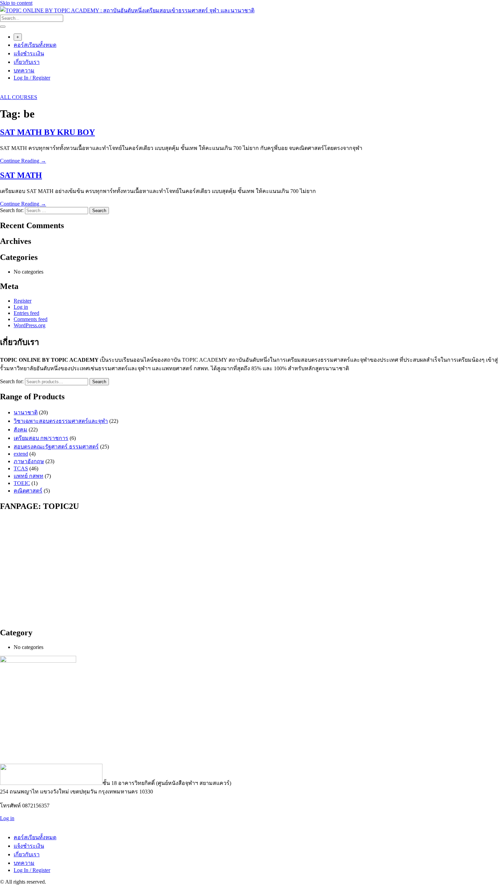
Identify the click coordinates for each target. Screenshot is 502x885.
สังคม (20, 429)
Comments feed (30, 319)
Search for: (12, 381)
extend (21, 454)
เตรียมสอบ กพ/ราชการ (41, 438)
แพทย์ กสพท (28, 476)
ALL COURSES (18, 97)
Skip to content (16, 3)
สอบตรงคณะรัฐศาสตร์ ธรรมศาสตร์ (56, 447)
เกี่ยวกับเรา (27, 62)
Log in (21, 307)
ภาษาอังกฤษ (29, 461)
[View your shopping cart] (3, 91)
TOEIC (22, 483)
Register (22, 301)
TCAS (21, 468)
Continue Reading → (23, 161)
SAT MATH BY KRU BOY (47, 132)
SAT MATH (21, 175)
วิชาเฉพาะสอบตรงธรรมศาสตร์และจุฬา (61, 421)
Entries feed (26, 313)
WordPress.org (29, 325)
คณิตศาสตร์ (28, 491)
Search (99, 381)
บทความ (24, 70)
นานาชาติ (26, 412)
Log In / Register (32, 78)
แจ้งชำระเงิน (29, 53)
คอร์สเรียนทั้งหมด (35, 45)
